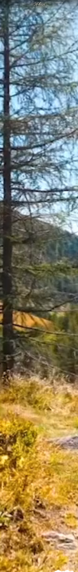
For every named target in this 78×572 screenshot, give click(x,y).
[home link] (39, 7)
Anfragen (57, 2)
